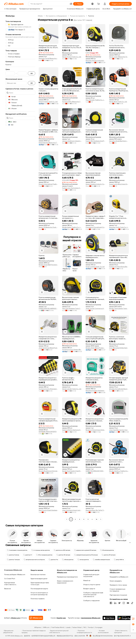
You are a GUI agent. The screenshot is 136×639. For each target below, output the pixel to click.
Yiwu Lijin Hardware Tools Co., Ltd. (72, 308)
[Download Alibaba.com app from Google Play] (124, 618)
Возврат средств (89, 588)
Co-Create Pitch (9, 578)
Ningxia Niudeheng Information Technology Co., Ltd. (48, 471)
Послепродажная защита (39, 588)
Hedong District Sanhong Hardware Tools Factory (72, 430)
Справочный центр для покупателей (91, 575)
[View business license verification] (87, 636)
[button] (71, 4)
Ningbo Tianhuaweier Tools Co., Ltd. (119, 308)
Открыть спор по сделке (91, 584)
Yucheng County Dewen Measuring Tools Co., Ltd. (72, 349)
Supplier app (61, 618)
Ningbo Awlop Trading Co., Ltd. (72, 227)
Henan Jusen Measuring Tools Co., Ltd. (119, 57)
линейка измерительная (102, 559)
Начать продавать (116, 581)
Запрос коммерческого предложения (65, 582)
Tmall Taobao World (57, 627)
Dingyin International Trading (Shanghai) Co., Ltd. (48, 184)
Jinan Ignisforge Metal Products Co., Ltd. (48, 348)
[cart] (99, 4)
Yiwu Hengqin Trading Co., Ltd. (95, 100)
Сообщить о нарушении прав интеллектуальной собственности (93, 594)
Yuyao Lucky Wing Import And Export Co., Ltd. (119, 184)
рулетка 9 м (54, 559)
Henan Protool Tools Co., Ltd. (71, 57)
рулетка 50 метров (64, 555)
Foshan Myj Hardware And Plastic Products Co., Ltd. (95, 141)
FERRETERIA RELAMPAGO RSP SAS (48, 308)
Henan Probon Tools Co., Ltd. (48, 101)
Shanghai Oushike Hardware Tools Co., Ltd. (95, 390)
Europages (98, 627)
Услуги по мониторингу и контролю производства (39, 593)
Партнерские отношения (118, 595)
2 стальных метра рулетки (41, 550)
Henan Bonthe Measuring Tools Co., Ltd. (48, 142)
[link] (133, 619)
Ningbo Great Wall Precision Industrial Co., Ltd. (48, 265)
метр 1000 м (120, 559)
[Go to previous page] (67, 519)
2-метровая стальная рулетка (18, 550)
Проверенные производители (67, 577)
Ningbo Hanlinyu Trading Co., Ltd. (119, 471)
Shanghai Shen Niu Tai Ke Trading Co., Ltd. (95, 510)
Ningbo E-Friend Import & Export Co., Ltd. (95, 430)
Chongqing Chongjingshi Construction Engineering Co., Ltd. (95, 227)
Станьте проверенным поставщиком (117, 590)
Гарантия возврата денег (39, 578)
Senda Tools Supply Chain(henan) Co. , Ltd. (72, 471)
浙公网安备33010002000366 (103, 636)
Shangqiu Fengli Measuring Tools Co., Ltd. (48, 58)
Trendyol (91, 627)
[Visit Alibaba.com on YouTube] (128, 603)
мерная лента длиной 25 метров (86, 550)
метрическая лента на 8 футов (35, 559)
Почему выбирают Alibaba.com (14, 574)
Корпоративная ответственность (10, 583)
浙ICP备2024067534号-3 (122, 636)
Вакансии (7, 588)
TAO (84, 627)
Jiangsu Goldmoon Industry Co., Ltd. (72, 141)
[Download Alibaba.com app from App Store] (109, 618)
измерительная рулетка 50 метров (87, 555)
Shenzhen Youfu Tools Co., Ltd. (119, 227)
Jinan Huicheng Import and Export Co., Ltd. (72, 510)
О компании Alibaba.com (13, 570)
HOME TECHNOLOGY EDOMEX (95, 471)
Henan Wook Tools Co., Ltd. (118, 101)
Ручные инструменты (77, 16)
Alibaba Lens (15, 618)
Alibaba (40, 16)
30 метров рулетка (108, 550)
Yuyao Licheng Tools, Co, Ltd (95, 266)
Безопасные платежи (38, 574)
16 (96, 519)
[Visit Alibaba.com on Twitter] (119, 603)
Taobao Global (76, 627)
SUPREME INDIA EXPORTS (47, 431)
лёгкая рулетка (68, 559)
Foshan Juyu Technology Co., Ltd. (72, 188)
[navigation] (20, 268)
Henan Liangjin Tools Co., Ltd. (71, 389)
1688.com (46, 627)
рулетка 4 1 (28, 555)
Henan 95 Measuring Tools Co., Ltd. (48, 227)
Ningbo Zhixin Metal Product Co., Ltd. (95, 348)
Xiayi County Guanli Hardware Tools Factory (48, 510)
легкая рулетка (84, 559)
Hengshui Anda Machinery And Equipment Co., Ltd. (119, 141)
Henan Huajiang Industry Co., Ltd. (95, 184)
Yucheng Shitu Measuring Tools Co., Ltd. (72, 101)
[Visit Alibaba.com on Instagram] (123, 603)
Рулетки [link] (91, 16)
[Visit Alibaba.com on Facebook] (111, 603)
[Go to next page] (101, 519)
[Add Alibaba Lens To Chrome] (36, 618)
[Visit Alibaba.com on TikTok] (132, 603)
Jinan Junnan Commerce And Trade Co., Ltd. (95, 308)
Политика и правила (37, 598)
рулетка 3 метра (14, 555)
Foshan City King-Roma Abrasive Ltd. (119, 266)
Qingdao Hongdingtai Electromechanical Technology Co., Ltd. (119, 389)
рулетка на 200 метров (63, 550)
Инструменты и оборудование (56, 16)
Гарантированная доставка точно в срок (40, 583)
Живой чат (86, 580)
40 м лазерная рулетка (45, 555)
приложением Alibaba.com (90, 618)
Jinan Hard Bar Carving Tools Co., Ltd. (119, 430)
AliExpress (37, 627)
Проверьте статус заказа (118, 585)
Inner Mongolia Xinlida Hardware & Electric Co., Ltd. (119, 348)
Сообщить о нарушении (91, 600)
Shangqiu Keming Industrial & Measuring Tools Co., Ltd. (95, 60)
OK (31, 73)
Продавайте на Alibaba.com (119, 577)
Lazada (68, 627)
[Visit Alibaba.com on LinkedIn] (115, 603)
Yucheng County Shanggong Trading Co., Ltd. (48, 389)
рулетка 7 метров (14, 559)
